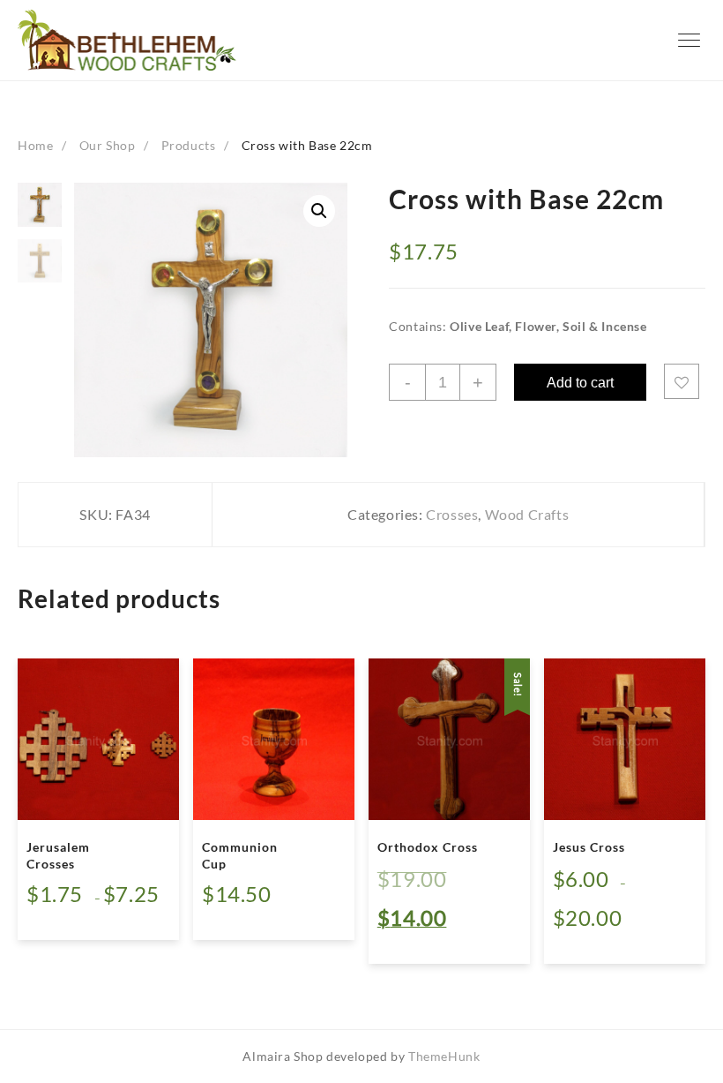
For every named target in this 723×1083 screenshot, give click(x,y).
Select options (83, 914)
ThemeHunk (444, 1056)
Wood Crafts (527, 514)
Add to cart (580, 382)
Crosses (452, 514)
